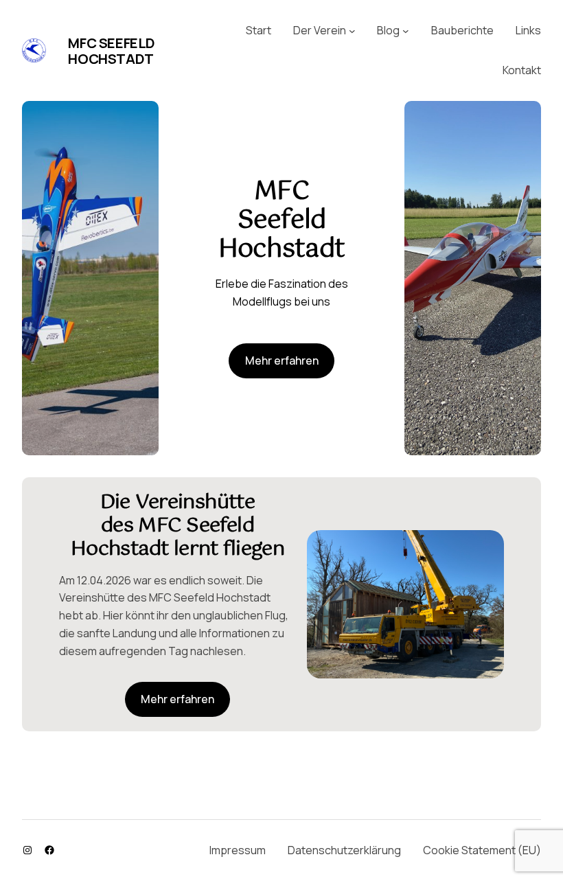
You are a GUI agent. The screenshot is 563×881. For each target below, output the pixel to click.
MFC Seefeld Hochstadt (111, 51)
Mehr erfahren (282, 360)
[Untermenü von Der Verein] (352, 30)
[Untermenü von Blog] (405, 30)
